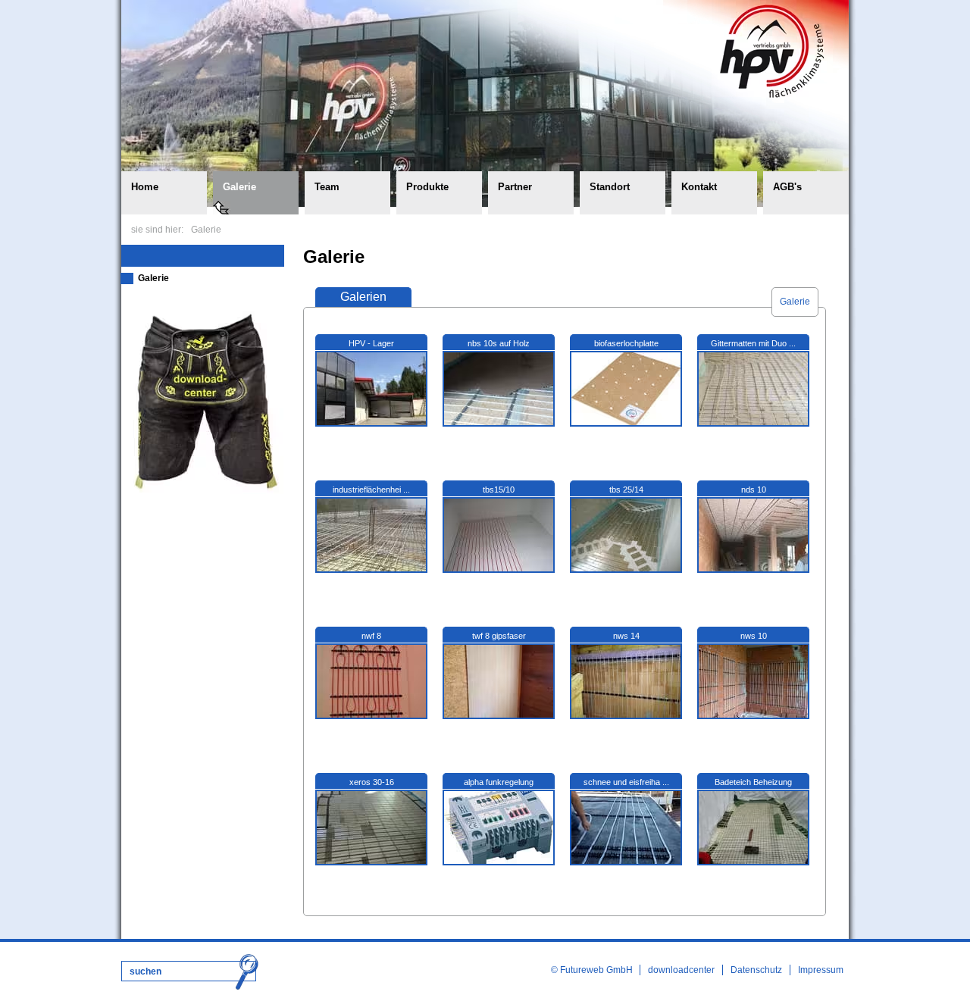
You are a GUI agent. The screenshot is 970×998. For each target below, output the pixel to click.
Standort (610, 186)
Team (327, 186)
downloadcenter (681, 970)
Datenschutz (756, 970)
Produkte (427, 186)
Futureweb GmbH (596, 970)
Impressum (820, 970)
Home (144, 186)
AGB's (787, 186)
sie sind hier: (157, 229)
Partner (515, 186)
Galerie (239, 186)
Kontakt (699, 186)
